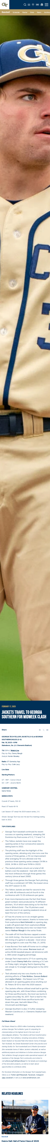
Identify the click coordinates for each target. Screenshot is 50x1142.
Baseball (6, 12)
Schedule (16, 12)
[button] (25, 4)
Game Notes (6, 791)
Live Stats (5, 769)
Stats (32, 12)
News (39, 12)
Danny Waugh (17, 753)
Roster (24, 12)
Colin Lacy (16, 764)
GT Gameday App (13, 761)
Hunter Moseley (13, 756)
